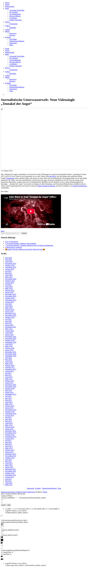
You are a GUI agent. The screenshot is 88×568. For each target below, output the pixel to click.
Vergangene (13, 24)
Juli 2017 (8, 373)
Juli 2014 (8, 417)
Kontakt (8, 37)
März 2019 (9, 346)
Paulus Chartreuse (15, 20)
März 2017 (9, 379)
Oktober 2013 (10, 435)
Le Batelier (13, 18)
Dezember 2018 (10, 352)
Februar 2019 (9, 348)
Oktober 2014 (10, 412)
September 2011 (10, 475)
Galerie (7, 29)
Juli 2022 (8, 319)
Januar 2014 (9, 429)
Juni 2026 (8, 258)
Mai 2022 (8, 323)
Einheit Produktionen (80, 186)
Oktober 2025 (10, 265)
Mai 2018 (8, 360)
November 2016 (10, 387)
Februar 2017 (9, 381)
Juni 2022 (8, 321)
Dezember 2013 (10, 431)
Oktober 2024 (10, 281)
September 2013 (10, 437)
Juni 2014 (8, 419)
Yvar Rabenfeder (15, 14)
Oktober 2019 (10, 340)
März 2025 (9, 277)
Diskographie (9, 6)
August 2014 (9, 415)
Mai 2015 (8, 400)
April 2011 (8, 483)
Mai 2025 (8, 273)
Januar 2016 (9, 392)
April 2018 (9, 361)
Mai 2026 (8, 260)
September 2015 (10, 394)
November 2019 (10, 338)
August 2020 (9, 331)
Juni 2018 (8, 358)
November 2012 (10, 456)
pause (3, 505)
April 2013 (9, 446)
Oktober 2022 (10, 317)
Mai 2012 (8, 462)
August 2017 (9, 371)
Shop (11, 45)
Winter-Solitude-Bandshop (46, 186)
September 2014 (10, 413)
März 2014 (9, 425)
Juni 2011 (8, 479)
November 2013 (10, 433)
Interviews (13, 33)
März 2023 (9, 308)
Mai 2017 (8, 375)
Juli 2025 (8, 271)
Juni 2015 (8, 398)
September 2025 (10, 267)
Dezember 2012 (10, 454)
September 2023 (10, 300)
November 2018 (10, 354)
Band (7, 8)
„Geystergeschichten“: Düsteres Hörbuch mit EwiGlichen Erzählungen (29, 245)
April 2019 (9, 344)
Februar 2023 (9, 310)
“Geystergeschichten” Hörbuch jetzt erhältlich (20, 243)
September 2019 (10, 342)
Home (7, 3)
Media (7, 31)
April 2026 (9, 261)
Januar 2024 (9, 292)
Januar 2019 (9, 350)
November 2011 (10, 471)
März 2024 (9, 288)
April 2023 (9, 306)
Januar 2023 (9, 311)
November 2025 (10, 263)
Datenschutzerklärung (16, 41)
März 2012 (9, 465)
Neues (7, 4)
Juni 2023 (8, 304)
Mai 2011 (8, 481)
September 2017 (10, 369)
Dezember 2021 (10, 327)
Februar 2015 (9, 406)
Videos (7, 26)
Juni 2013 (8, 442)
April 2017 (9, 377)
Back (2, 231)
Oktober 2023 (10, 298)
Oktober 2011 (9, 473)
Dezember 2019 (10, 336)
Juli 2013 (8, 440)
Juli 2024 (8, 285)
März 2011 (8, 485)
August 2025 (9, 269)
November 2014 (10, 410)
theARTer (52, 176)
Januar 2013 (9, 452)
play (9, 505)
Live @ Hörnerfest (11, 241)
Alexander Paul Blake (16, 10)
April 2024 (9, 286)
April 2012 (9, 463)
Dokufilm (12, 28)
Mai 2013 (8, 444)
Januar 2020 (9, 335)
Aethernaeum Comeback (13, 247)
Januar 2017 (9, 383)
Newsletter (13, 39)
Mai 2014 (8, 421)
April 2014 (9, 423)
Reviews (12, 35)
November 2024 (10, 279)
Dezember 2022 (10, 313)
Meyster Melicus (15, 16)
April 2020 (9, 333)
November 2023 (10, 296)
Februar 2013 (9, 450)
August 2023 (9, 302)
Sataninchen (10, 178)
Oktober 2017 (10, 367)
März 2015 (9, 404)
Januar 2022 (9, 325)
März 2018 (9, 363)
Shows (7, 22)
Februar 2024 (9, 290)
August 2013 (9, 438)
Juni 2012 (8, 460)
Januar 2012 (9, 467)
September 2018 (10, 356)
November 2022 (10, 315)
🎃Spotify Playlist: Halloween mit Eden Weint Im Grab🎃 (25, 249)
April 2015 (9, 402)
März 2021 (9, 329)
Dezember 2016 (10, 385)
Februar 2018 (9, 365)
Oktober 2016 (10, 388)
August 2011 (9, 477)
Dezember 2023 (10, 294)
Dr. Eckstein (13, 12)
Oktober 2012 (10, 458)
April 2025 (9, 275)
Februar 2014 (9, 427)
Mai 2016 (8, 390)
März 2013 (9, 448)
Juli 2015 (8, 396)
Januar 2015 (9, 408)
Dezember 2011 (10, 469)
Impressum (13, 43)
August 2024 (9, 283)
